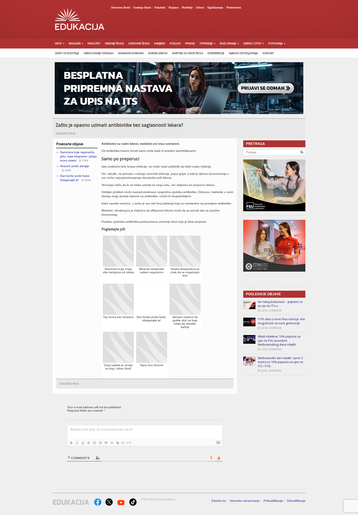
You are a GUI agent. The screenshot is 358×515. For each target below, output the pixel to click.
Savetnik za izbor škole (187, 53)
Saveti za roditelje (67, 53)
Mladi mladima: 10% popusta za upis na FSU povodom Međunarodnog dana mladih (279, 340)
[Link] (118, 442)
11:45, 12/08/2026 (269, 370)
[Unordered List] (100, 442)
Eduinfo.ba (219, 500)
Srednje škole (142, 7)
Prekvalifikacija (273, 500)
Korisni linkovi (157, 53)
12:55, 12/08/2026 (270, 349)
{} (123, 442)
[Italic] (77, 442)
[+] (129, 442)
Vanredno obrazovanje (244, 500)
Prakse (190, 43)
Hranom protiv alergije (74, 166)
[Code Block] (112, 442)
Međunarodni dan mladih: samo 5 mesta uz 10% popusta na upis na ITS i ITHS (280, 362)
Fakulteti (159, 7)
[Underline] (83, 442)
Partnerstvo (233, 7)
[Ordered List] (94, 442)
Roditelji (187, 7)
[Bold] (71, 442)
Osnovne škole (120, 7)
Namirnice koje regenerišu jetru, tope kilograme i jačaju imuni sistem (78, 156)
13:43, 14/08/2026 (270, 328)
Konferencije (216, 53)
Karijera (174, 7)
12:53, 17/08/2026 (270, 310)
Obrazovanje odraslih (98, 53)
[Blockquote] (106, 442)
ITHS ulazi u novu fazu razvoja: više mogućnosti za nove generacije (281, 321)
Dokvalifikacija (296, 500)
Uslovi (200, 7)
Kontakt (268, 53)
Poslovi (175, 43)
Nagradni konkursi (131, 53)
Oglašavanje (215, 7)
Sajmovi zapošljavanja (243, 53)
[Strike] (89, 442)
